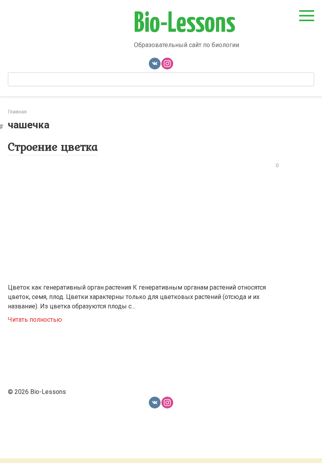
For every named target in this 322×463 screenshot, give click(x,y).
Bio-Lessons (184, 24)
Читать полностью (35, 319)
